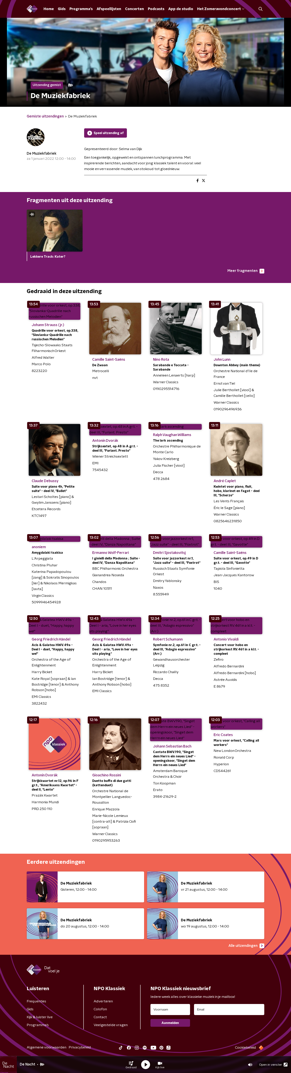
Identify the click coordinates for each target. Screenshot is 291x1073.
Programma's (81, 9)
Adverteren (103, 1001)
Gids (62, 9)
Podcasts (156, 9)
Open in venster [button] (270, 1064)
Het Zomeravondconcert (219, 9)
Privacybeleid (80, 1047)
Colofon (100, 1009)
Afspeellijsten (109, 9)
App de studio (180, 9)
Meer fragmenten (242, 271)
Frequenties (36, 1001)
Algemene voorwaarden (46, 1047)
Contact (100, 1017)
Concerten (134, 9)
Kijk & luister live (40, 1017)
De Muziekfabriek (41, 153)
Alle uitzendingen (243, 946)
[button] (131, 1064)
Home (49, 9)
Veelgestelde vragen (111, 1025)
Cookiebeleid (245, 1047)
